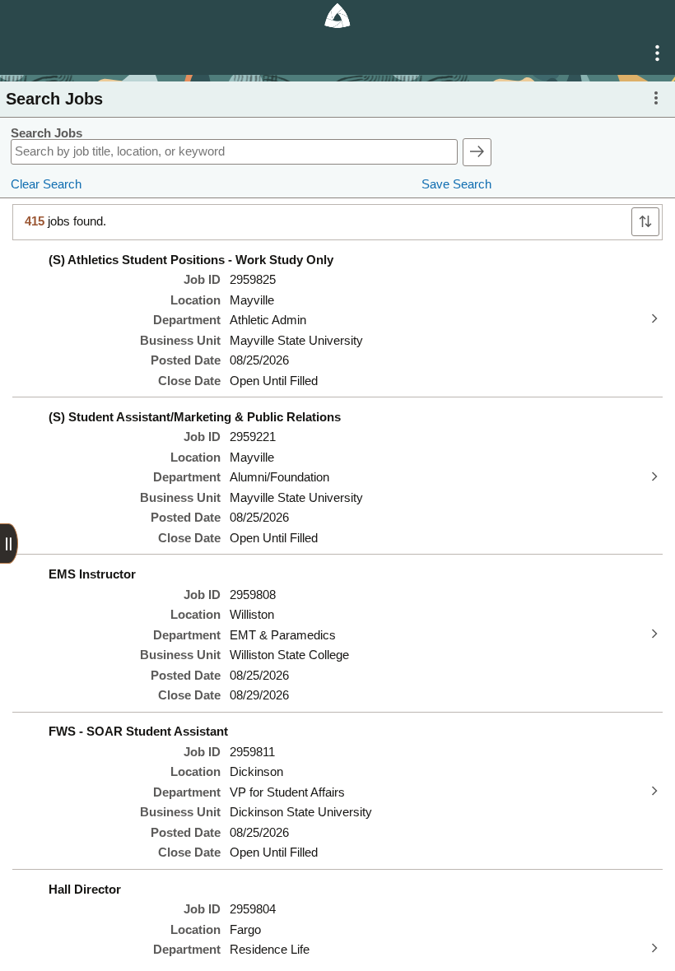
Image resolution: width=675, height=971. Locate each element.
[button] (657, 53)
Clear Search (46, 184)
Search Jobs (46, 133)
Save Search (456, 184)
